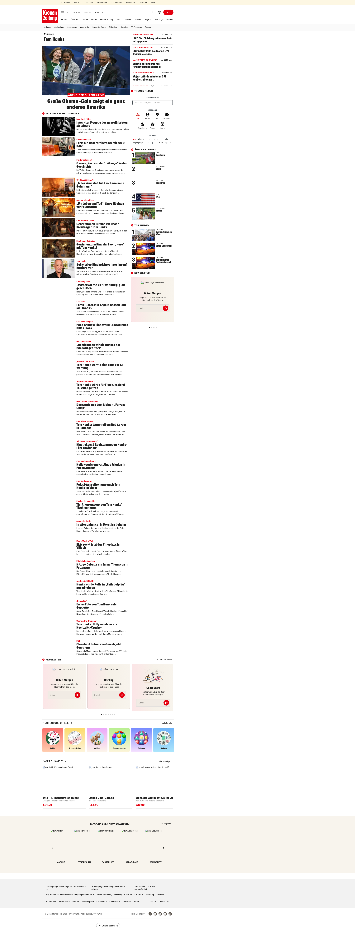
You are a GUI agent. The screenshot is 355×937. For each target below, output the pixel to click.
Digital (148, 19)
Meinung (47, 27)
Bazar (153, 2)
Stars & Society (106, 19)
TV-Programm (136, 27)
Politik (94, 19)
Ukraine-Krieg (59, 27)
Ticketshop (113, 27)
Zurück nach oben (108, 925)
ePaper (76, 2)
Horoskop (124, 27)
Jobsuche (143, 2)
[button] (162, 20)
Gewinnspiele (102, 2)
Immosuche (130, 2)
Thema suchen (152, 97)
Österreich (75, 19)
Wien (85, 19)
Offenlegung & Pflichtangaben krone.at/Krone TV (66, 887)
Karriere (160, 895)
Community (88, 2)
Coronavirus (72, 27)
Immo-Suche (84, 27)
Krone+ (64, 19)
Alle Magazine (165, 824)
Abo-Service (51, 901)
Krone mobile (116, 2)
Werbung (150, 895)
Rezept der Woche (99, 27)
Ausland (138, 19)
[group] (167, 723)
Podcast (148, 27)
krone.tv (169, 19)
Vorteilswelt (65, 2)
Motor (157, 19)
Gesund (128, 19)
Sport (119, 19)
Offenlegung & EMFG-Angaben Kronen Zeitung (108, 887)
